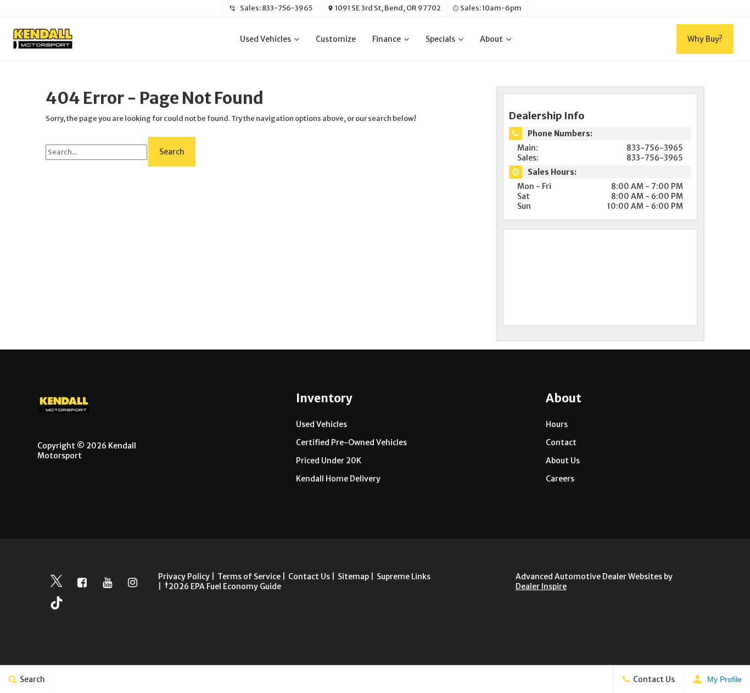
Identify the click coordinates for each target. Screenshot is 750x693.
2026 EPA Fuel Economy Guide (222, 586)
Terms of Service (249, 576)
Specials (440, 39)
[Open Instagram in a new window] (132, 583)
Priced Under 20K (328, 460)
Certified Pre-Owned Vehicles (351, 442)
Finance (386, 39)
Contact (561, 442)
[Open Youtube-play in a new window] (107, 583)
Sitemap (353, 576)
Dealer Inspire (541, 586)
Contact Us (309, 576)
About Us (563, 460)
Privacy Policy (184, 576)
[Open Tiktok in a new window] (57, 605)
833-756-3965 (287, 8)
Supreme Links (403, 576)
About (491, 39)
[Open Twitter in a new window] (57, 583)
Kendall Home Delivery (338, 479)
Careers (560, 479)
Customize (336, 39)
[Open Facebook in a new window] (82, 583)
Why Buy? (705, 39)
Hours (557, 424)
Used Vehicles (265, 39)
